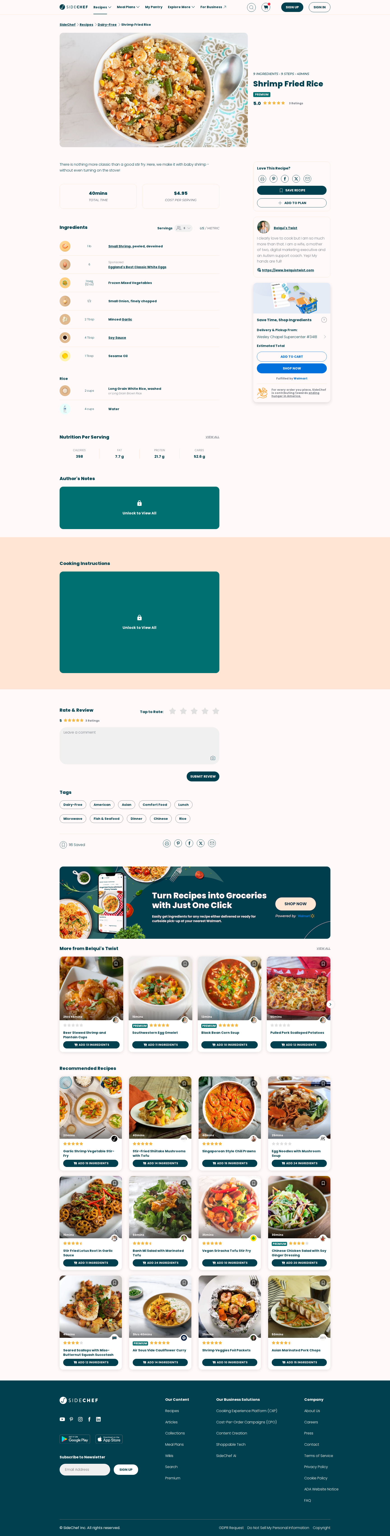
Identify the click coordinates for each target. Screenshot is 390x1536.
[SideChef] (79, 1402)
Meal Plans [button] (126, 7)
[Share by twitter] (298, 178)
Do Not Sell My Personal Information (278, 1527)
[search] (251, 7)
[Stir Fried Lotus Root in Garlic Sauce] (91, 1223)
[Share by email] (309, 178)
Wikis (169, 1455)
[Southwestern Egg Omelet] (160, 1004)
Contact (311, 1444)
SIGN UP (292, 7)
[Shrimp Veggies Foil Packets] (230, 1323)
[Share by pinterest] (275, 178)
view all (323, 948)
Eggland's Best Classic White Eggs (137, 267)
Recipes (172, 1410)
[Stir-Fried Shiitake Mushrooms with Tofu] (160, 1123)
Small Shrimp (119, 246)
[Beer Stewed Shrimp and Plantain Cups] (91, 1004)
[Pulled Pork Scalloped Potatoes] (298, 1004)
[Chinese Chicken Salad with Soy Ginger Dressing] (299, 1223)
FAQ (307, 1500)
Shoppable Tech (231, 1444)
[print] (263, 178)
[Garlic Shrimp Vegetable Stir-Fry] (91, 1123)
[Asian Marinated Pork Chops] (299, 1323)
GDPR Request (231, 1527)
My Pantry (153, 7)
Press (308, 1433)
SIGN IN (319, 7)
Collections (175, 1433)
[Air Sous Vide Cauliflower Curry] (160, 1323)
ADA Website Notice (321, 1489)
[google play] (75, 1438)
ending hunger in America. (295, 394)
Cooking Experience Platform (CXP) (246, 1410)
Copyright (321, 1527)
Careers (311, 1422)
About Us (312, 1410)
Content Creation (231, 1433)
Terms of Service (318, 1455)
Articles (171, 1422)
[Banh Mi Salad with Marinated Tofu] (160, 1223)
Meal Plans (174, 1444)
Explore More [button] (179, 7)
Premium (172, 1478)
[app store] (109, 1438)
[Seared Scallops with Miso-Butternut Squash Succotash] (91, 1323)
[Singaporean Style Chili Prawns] (230, 1123)
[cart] (265, 7)
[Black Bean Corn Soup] (229, 1004)
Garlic (127, 319)
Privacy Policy (316, 1466)
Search (171, 1466)
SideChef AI (226, 1455)
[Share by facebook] (286, 178)
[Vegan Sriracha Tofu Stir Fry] (230, 1223)
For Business (211, 7)
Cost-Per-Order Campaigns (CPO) (246, 1422)
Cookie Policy (315, 1478)
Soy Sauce (117, 337)
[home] (74, 7)
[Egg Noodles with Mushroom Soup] (299, 1123)
